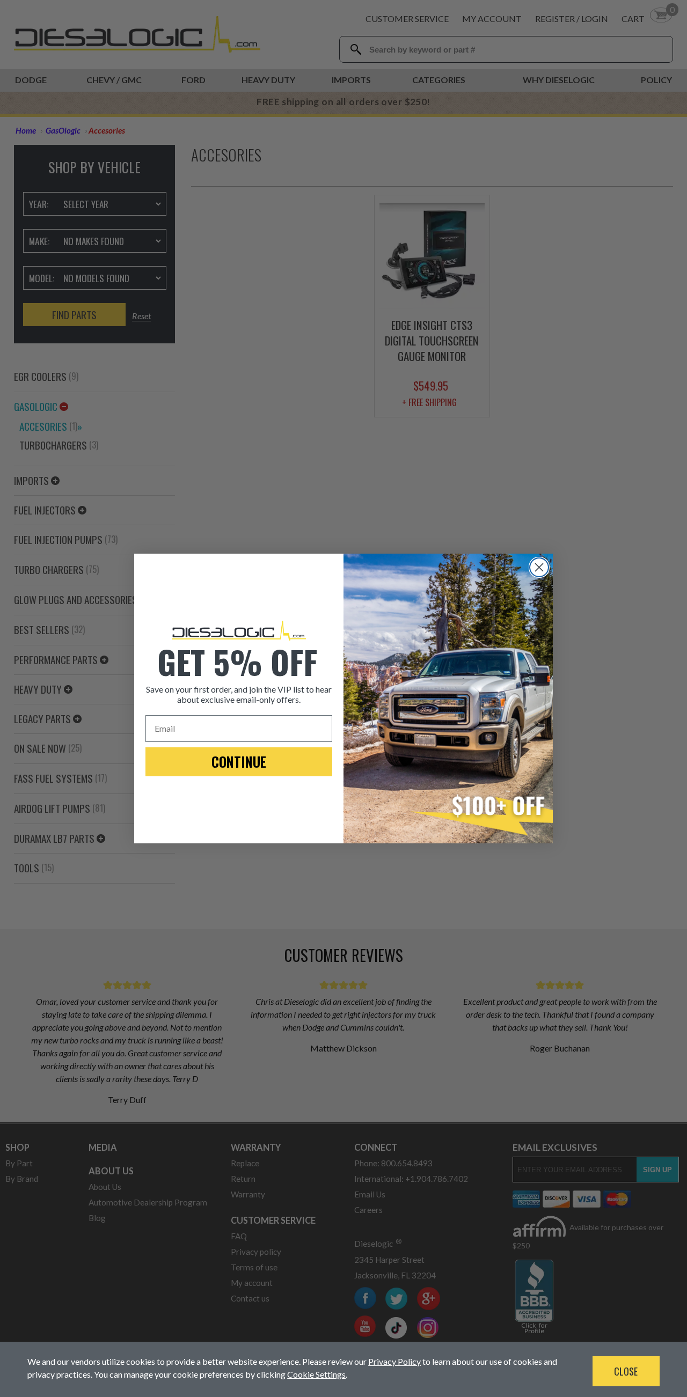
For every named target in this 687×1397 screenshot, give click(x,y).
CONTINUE (238, 761)
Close (626, 1371)
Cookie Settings (316, 1374)
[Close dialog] (539, 567)
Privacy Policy (394, 1361)
